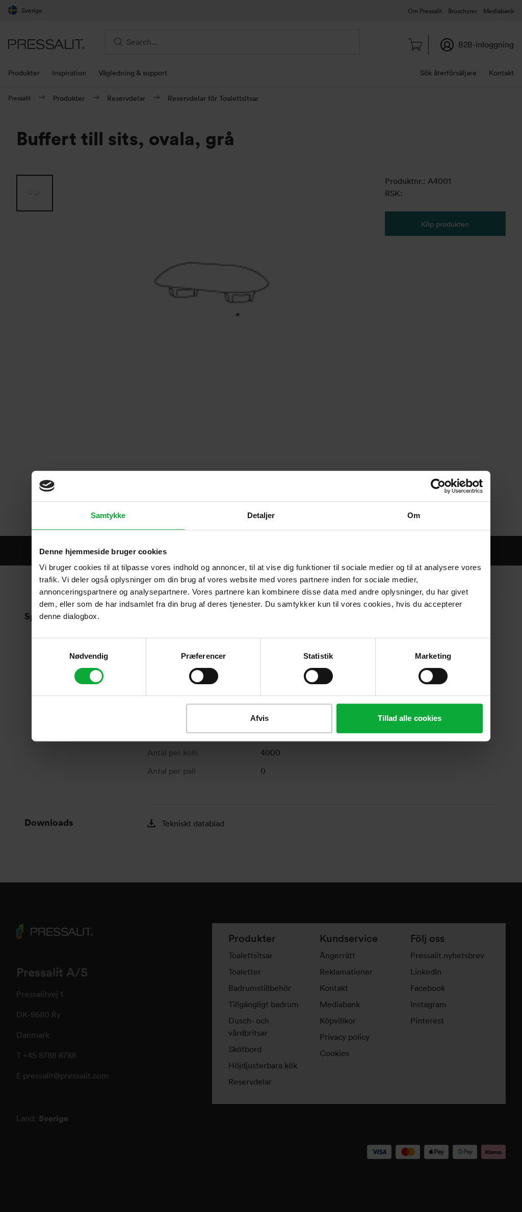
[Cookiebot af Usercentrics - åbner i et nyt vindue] (438, 486)
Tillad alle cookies (410, 718)
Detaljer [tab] (261, 515)
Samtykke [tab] (108, 515)
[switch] (203, 676)
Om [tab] (413, 515)
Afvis (259, 718)
